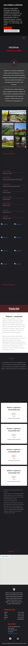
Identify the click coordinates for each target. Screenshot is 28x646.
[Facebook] (10, 638)
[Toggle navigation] (24, 37)
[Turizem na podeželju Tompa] (14, 63)
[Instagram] (17, 638)
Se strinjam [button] (8, 28)
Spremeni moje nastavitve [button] (11, 31)
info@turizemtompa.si (12, 633)
